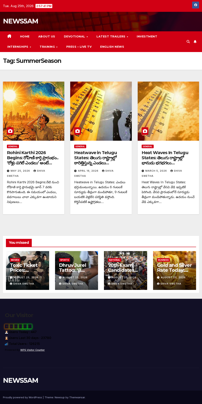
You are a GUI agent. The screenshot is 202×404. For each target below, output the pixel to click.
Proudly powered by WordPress (23, 397)
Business (163, 260)
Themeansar (77, 397)
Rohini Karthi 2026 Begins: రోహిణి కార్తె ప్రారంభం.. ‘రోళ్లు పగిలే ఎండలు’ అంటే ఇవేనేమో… (32, 160)
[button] (188, 42)
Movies (15, 260)
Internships (18, 46)
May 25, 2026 (21, 170)
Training (48, 46)
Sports (64, 260)
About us (46, 36)
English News (112, 46)
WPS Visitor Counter (32, 349)
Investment (147, 36)
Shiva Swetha (23, 283)
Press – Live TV (79, 46)
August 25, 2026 (26, 277)
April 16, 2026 (88, 170)
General (13, 146)
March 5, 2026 (156, 170)
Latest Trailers (111, 36)
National (114, 260)
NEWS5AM (20, 21)
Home (25, 36)
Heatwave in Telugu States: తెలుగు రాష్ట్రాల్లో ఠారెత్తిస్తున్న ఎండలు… (95, 158)
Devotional (75, 36)
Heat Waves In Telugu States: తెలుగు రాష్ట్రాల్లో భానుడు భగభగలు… (165, 158)
